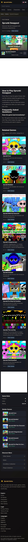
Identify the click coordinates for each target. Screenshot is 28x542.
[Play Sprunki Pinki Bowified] (14, 350)
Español (3, 520)
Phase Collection (8, 468)
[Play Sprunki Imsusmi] (14, 262)
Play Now (14, 49)
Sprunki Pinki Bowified (10, 360)
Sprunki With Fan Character (11, 213)
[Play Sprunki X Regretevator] (14, 232)
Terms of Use (4, 511)
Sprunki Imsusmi (8, 272)
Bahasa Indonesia (6, 528)
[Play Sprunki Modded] (14, 174)
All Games (3, 497)
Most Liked (4, 513)
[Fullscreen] (24, 53)
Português (4, 524)
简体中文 (3, 522)
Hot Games (4, 501)
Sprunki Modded (8, 184)
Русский (3, 526)
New (23, 9)
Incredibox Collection (9, 464)
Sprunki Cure (7, 156)
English (3, 518)
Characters (17, 9)
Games (9, 9)
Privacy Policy (5, 509)
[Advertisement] (14, 72)
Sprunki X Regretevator (10, 242)
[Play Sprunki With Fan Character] (14, 203)
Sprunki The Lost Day (9, 330)
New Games (4, 503)
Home (3, 9)
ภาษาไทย (3, 531)
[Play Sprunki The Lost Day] (14, 319)
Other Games (15, 31)
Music (4, 460)
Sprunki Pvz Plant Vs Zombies (12, 301)
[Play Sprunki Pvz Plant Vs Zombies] (14, 291)
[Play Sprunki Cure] (14, 145)
